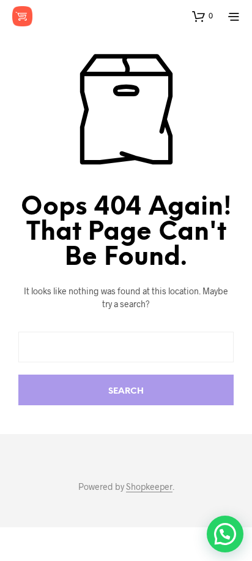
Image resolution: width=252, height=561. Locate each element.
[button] (202, 16)
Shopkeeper (149, 487)
